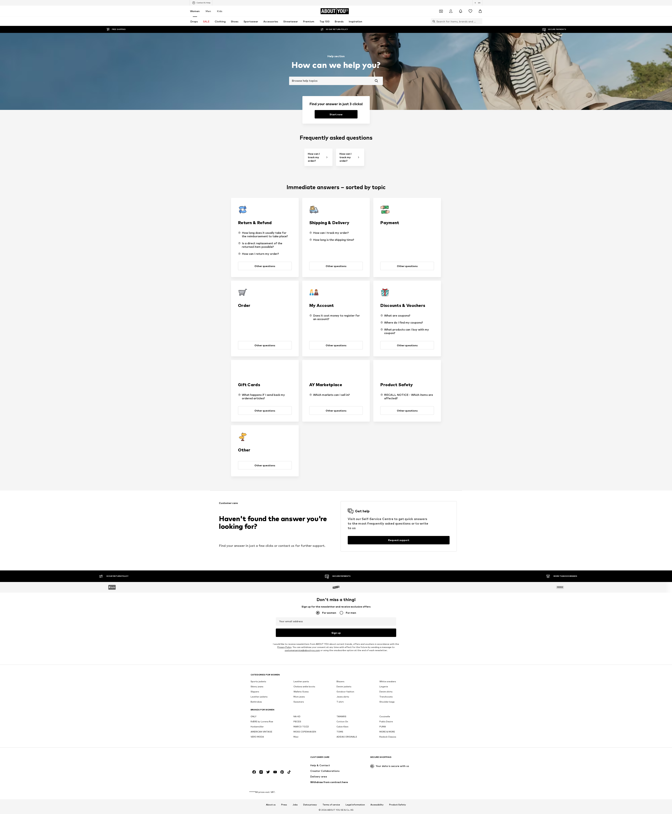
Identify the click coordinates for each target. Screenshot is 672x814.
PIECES (297, 721)
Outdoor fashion (345, 691)
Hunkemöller (257, 726)
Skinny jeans (257, 686)
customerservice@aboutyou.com (302, 650)
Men (208, 11)
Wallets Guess (301, 691)
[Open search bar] (433, 21)
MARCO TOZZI (301, 726)
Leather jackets (259, 696)
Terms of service (331, 805)
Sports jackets (258, 681)
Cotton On (342, 721)
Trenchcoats (386, 696)
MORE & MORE (387, 731)
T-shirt (340, 701)
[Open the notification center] (460, 11)
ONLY (253, 716)
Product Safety (397, 805)
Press (284, 805)
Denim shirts (386, 691)
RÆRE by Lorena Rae (262, 721)
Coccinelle (384, 716)
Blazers (340, 681)
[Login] (451, 11)
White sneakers (387, 681)
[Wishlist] (470, 11)
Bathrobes (256, 701)
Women (195, 11)
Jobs (295, 805)
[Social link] (254, 772)
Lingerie (383, 686)
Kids (219, 11)
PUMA (382, 726)
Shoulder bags (387, 701)
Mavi (295, 736)
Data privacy (310, 805)
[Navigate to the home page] (269, 759)
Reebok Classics (387, 736)
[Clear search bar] (479, 21)
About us (271, 805)
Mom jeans (299, 696)
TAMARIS (341, 716)
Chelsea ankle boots (304, 686)
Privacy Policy (284, 647)
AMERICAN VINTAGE (261, 731)
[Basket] (480, 11)
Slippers (255, 691)
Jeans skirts (343, 696)
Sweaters (298, 701)
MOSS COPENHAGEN (304, 731)
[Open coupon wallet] (441, 11)
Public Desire (386, 721)
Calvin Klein (342, 726)
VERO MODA (257, 736)
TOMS (340, 731)
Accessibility (377, 805)
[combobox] (336, 81)
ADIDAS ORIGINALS (347, 736)
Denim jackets (344, 686)
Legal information (355, 805)
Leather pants (301, 681)
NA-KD (296, 716)
